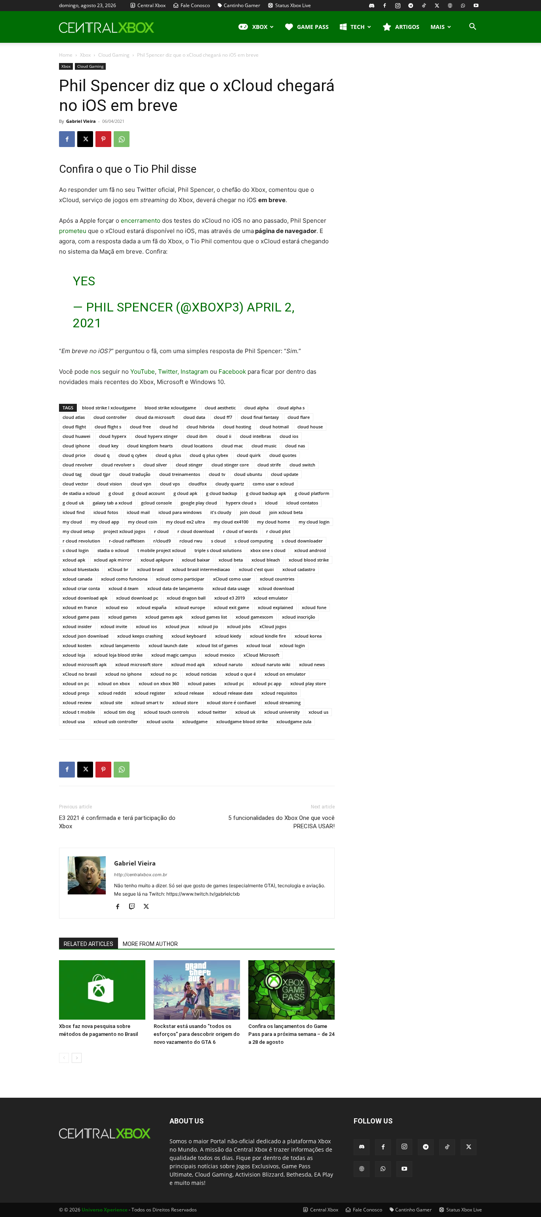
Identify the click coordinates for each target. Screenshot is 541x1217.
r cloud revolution (81, 541)
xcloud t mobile (79, 712)
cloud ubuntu (248, 474)
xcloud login (292, 645)
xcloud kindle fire (268, 636)
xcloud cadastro (298, 569)
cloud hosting (237, 427)
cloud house (310, 427)
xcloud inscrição (298, 617)
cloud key (108, 446)
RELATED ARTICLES (88, 944)
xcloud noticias (201, 674)
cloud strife (269, 465)
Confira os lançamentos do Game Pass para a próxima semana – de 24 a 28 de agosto (291, 1034)
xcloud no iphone (123, 674)
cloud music (263, 446)
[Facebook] (385, 5)
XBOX (259, 27)
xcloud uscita (160, 721)
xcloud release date (233, 693)
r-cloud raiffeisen (127, 541)
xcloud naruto (228, 664)
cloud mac (232, 446)
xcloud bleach (265, 560)
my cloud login (314, 522)
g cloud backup (221, 493)
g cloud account (148, 493)
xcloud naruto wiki (270, 664)
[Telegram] (411, 5)
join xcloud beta (286, 512)
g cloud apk (185, 493)
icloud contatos (302, 503)
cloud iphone (76, 446)
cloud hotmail (274, 427)
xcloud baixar (196, 560)
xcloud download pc (137, 598)
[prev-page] (64, 1058)
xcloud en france (80, 607)
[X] (437, 5)
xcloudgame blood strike (242, 721)
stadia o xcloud (113, 550)
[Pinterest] (103, 139)
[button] (472, 27)
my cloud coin (142, 522)
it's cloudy (220, 512)
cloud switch (302, 465)
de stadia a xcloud (81, 493)
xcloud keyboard (188, 636)
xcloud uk (245, 712)
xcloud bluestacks (81, 569)
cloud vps (170, 484)
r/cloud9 (162, 541)
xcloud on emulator (285, 674)
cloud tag (72, 474)
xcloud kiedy (228, 636)
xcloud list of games (217, 645)
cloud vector (75, 484)
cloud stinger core (230, 465)
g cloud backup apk (266, 493)
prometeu (72, 231)
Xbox (85, 55)
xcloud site (111, 702)
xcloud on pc (76, 683)
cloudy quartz (229, 484)
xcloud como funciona (124, 579)
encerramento (140, 220)
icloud (271, 503)
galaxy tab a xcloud (112, 503)
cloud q (102, 455)
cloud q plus (168, 455)
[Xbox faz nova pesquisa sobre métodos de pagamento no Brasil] (102, 990)
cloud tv (217, 474)
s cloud (218, 541)
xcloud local (258, 645)
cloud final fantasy (260, 417)
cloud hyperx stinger (156, 436)
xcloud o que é (240, 674)
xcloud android (310, 550)
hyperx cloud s (241, 503)
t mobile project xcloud (161, 550)
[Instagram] (398, 5)
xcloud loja (74, 655)
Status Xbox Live (292, 5)
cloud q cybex (132, 455)
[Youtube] (476, 5)
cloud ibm (197, 436)
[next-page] (77, 1058)
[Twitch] (134, 907)
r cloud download (195, 531)
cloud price (74, 455)
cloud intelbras (255, 436)
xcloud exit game (231, 607)
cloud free (140, 427)
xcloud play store (308, 683)
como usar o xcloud (273, 484)
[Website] (450, 5)
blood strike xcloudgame (170, 408)
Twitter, (168, 371)
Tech (358, 27)
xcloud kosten (77, 645)
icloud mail (138, 512)
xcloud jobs (239, 626)
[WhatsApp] (463, 5)
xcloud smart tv (147, 702)
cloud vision (109, 484)
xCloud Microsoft (261, 655)
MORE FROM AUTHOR (150, 944)
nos (95, 371)
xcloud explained (275, 607)
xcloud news (312, 664)
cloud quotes (282, 455)
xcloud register (150, 693)
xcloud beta (231, 560)
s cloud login (76, 550)
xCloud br (118, 569)
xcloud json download (86, 636)
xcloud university (282, 712)
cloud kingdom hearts (150, 446)
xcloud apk (74, 560)
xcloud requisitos (279, 693)
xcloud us (318, 712)
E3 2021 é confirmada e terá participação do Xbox (117, 822)
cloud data (194, 417)
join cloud (250, 512)
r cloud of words (240, 531)
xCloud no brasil (80, 674)
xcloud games (122, 617)
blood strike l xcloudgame (109, 408)
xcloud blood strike (309, 560)
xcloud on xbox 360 (159, 683)
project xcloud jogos (124, 531)
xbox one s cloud (268, 550)
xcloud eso (117, 607)
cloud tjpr (100, 474)
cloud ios (289, 436)
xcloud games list (209, 617)
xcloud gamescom (254, 617)
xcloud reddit (112, 693)
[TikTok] (424, 5)
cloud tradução (134, 474)
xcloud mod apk (188, 664)
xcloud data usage (231, 588)
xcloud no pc (163, 674)
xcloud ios (146, 626)
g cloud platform (312, 493)
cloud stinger (189, 465)
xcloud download (276, 588)
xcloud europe (190, 607)
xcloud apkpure (157, 560)
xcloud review (77, 702)
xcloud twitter (212, 712)
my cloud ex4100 (230, 522)
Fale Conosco (194, 5)
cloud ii (223, 436)
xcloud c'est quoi (256, 569)
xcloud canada (77, 579)
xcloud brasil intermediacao (201, 569)
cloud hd (169, 427)
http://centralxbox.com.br (140, 874)
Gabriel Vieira (81, 121)
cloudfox (198, 484)
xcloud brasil (150, 569)
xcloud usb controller (115, 721)
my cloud (72, 522)
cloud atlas (74, 417)
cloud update (284, 474)
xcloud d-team (124, 588)
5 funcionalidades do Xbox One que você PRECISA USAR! (281, 822)
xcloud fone (314, 607)
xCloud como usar (232, 579)
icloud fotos (105, 512)
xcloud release (189, 693)
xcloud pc (234, 683)
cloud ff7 (223, 417)
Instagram (194, 371)
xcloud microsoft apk (85, 664)
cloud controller (110, 417)
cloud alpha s (291, 408)
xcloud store (185, 702)
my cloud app (105, 522)
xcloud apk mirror (113, 560)
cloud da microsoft (155, 417)
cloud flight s (108, 427)
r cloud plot (278, 531)
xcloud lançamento (120, 645)
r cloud (161, 531)
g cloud (116, 493)
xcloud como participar (180, 579)
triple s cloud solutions (218, 550)
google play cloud (199, 503)
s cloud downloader (302, 541)
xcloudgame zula (293, 721)
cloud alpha (256, 408)
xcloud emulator (270, 598)
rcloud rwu (190, 541)
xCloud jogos (272, 626)
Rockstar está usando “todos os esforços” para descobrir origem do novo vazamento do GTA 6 (197, 1034)
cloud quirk (249, 455)
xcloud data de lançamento (175, 588)
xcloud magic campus (173, 655)
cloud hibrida (200, 427)
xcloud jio (208, 626)
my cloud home (273, 522)
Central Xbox (151, 5)
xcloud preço (76, 693)
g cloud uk (73, 503)
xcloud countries (277, 579)
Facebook (232, 371)
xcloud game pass (81, 617)
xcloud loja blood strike (118, 655)
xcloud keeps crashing (140, 636)
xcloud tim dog (119, 712)
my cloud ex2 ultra (185, 522)
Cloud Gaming (114, 55)
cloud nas (295, 446)
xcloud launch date (168, 645)
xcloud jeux (177, 626)
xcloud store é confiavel (231, 702)
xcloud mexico (220, 655)
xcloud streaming (283, 702)
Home (65, 55)
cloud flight (74, 427)
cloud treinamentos (179, 474)
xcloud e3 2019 (229, 598)
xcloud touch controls (166, 712)
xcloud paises (201, 683)
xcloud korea (308, 636)
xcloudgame (195, 721)
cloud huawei (76, 436)
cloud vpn (141, 484)
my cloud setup (79, 531)
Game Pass (313, 27)
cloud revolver (78, 465)
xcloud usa (74, 721)
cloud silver (155, 465)
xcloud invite (114, 626)
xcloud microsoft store (138, 664)
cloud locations (197, 446)
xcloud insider (77, 626)
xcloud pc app (267, 683)
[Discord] (371, 5)
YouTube (142, 371)
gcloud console (156, 503)
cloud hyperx (112, 436)
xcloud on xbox (114, 683)
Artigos (407, 27)
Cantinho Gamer (242, 5)
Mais (438, 27)
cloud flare (299, 417)
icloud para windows (180, 512)
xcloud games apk (164, 617)
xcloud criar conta (81, 588)
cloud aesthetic (220, 408)
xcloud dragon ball (186, 598)
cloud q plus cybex (209, 455)
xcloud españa (151, 607)
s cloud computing (253, 541)
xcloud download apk (85, 598)
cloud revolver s (118, 465)
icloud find (74, 512)
